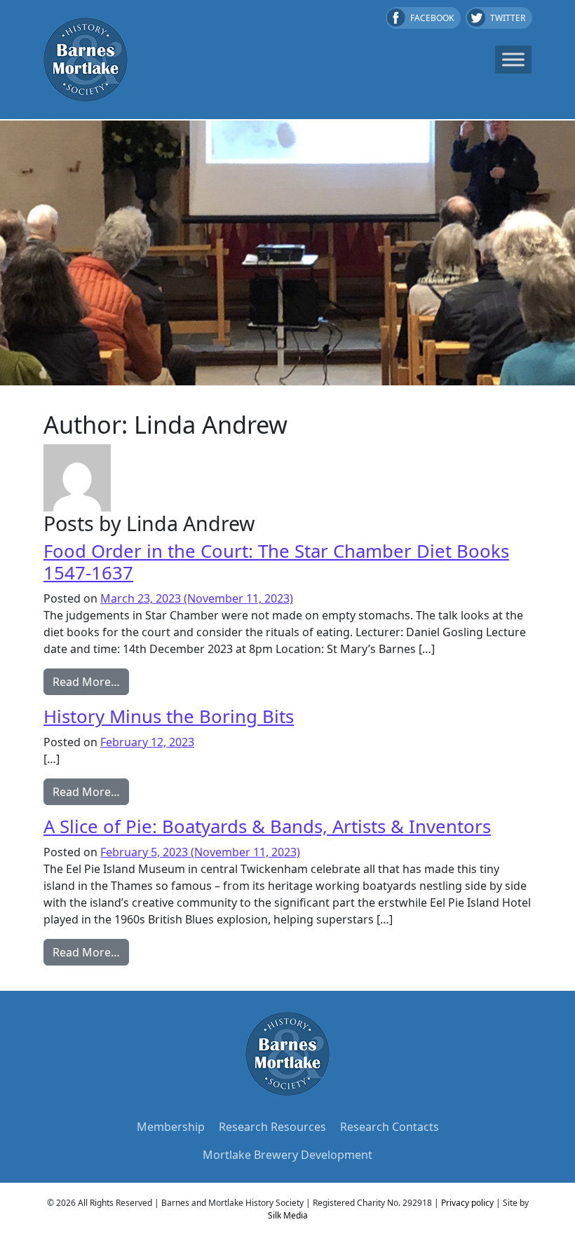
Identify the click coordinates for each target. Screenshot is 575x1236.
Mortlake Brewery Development (287, 1154)
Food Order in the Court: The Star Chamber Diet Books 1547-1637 (276, 562)
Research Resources (272, 1126)
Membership (171, 1126)
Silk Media (288, 1215)
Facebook (432, 18)
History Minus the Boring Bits (168, 716)
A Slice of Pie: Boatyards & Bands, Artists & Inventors (267, 826)
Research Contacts (389, 1126)
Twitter (507, 18)
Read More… (91, 681)
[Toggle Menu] (513, 59)
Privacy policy (467, 1203)
